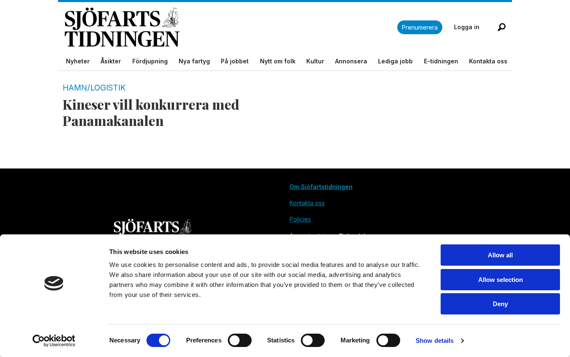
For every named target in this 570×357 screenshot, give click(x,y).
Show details (435, 340)
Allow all (500, 255)
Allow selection (500, 279)
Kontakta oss (488, 61)
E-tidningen (441, 61)
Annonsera (351, 61)
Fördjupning (150, 61)
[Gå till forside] (231, 27)
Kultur (315, 61)
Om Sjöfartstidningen (321, 186)
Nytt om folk (277, 61)
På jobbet (235, 61)
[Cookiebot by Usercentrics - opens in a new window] (54, 340)
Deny (500, 303)
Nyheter (78, 61)
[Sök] (501, 27)
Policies (300, 219)
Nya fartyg (194, 61)
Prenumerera (420, 27)
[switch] (240, 340)
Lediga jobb (395, 61)
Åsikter (111, 61)
